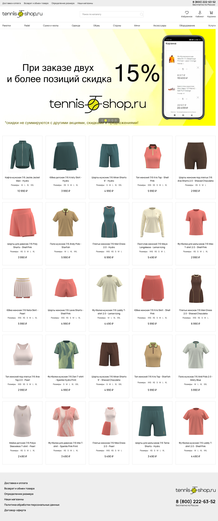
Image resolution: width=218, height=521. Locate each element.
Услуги (212, 25)
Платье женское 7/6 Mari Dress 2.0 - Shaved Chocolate (195, 312)
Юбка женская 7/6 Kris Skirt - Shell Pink (152, 312)
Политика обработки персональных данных (32, 504)
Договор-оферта (15, 510)
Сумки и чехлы (50, 25)
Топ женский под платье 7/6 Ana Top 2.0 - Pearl (22, 378)
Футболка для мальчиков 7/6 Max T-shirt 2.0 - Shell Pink (195, 245)
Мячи (137, 25)
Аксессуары (159, 25)
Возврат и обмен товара (36, 3)
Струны (117, 25)
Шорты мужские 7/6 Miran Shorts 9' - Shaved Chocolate (109, 378)
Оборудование (187, 25)
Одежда (76, 25)
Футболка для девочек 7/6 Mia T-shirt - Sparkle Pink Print (65, 444)
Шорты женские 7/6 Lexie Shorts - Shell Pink (65, 312)
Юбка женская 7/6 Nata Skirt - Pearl (22, 312)
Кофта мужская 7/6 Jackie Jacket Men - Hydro (22, 179)
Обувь (96, 25)
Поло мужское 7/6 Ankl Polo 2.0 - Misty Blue (195, 378)
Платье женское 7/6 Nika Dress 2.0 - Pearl (109, 444)
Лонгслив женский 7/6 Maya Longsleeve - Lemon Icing (152, 245)
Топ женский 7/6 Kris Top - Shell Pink (152, 179)
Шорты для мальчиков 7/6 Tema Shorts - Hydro (152, 444)
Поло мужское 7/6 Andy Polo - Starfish (65, 245)
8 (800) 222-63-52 (204, 2)
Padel (27, 25)
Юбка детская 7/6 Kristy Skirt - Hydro (66, 179)
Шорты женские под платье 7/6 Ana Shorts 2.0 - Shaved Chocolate (196, 179)
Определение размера (63, 3)
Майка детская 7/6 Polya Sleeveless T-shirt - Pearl (22, 444)
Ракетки (6, 25)
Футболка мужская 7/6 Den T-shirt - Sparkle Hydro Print (66, 378)
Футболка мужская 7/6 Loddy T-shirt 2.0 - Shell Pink (195, 444)
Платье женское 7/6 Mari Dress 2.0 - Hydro (109, 245)
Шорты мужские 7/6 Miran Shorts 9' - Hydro (109, 179)
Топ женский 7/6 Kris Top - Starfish (152, 376)
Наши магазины (85, 3)
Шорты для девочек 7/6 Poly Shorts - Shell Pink (22, 245)
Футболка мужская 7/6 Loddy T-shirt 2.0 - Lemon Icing (109, 312)
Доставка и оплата (11, 3)
